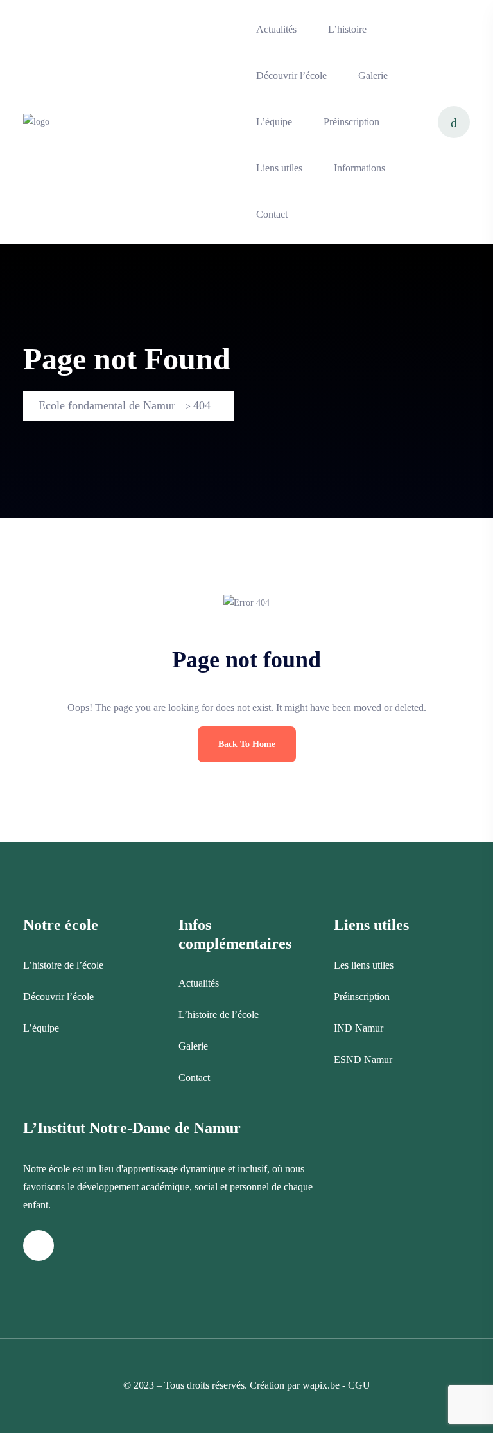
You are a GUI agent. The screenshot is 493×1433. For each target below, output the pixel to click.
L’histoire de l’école (63, 965)
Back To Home (246, 744)
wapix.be (321, 1385)
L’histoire (347, 29)
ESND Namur (363, 1059)
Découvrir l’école (291, 75)
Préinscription (351, 121)
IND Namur (358, 1028)
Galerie (373, 75)
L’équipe (274, 121)
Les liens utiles (364, 965)
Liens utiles (279, 168)
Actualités (276, 29)
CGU (359, 1385)
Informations (359, 168)
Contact (272, 214)
